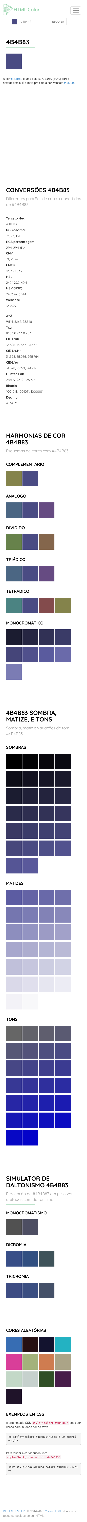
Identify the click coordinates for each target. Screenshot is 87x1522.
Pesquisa (57, 21)
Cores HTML (53, 1511)
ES (17, 1511)
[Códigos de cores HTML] (23, 5)
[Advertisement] (43, 130)
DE (5, 1511)
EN (11, 1511)
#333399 (69, 83)
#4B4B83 (16, 79)
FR (23, 1511)
